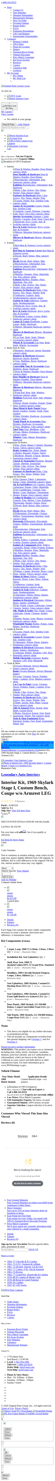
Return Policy (19, 26)
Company (11, 39)
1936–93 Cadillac (15, 1282)
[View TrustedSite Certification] (42, 1411)
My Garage (7, 111)
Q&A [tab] (34, 1136)
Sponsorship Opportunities (25, 36)
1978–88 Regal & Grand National (23, 1280)
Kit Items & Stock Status (12, 840)
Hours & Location (21, 47)
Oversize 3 (12, 1042)
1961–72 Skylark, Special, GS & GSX (25, 1266)
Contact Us (18, 10)
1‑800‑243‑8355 (8, 2)
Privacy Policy (21, 1408)
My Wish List (19, 78)
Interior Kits (33, 750)
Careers (16, 65)
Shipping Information (23, 15)
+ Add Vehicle (23, 124)
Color (3, 842)
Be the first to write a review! (27, 1183)
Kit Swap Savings (21, 60)
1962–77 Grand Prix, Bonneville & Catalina (27, 1274)
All (8, 750)
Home (4, 750)
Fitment (10, 922)
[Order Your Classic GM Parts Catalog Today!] (12, 1290)
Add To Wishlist (8, 879)
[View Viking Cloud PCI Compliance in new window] (17, 1411)
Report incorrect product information (18, 1047)
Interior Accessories (19, 750)
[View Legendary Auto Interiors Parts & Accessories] (16, 760)
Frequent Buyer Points (23, 52)
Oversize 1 (36, 1039)
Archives (17, 70)
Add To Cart (7, 877)
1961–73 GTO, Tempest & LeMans (23, 1264)
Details (10, 919)
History (16, 49)
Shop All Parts (8, 124)
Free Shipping (19, 12)
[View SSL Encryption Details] (13, 1413)
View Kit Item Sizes (21, 810)
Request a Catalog (7, 1256)
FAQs (15, 28)
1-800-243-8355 (24, 1364)
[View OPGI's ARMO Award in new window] (37, 1413)
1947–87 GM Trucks (17, 1285)
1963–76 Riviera (15, 1272)
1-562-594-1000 (21, 1362)
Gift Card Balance (21, 33)
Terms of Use (7, 1408)
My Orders (18, 75)
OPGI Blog (18, 44)
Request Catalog (20, 41)
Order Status (13, 1302)
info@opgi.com (27, 1367)
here (34, 734)
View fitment (23, 871)
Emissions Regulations (23, 31)
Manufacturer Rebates (23, 18)
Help (9, 7)
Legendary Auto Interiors (20, 774)
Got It (4, 739)
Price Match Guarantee (23, 57)
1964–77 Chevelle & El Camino (22, 1261)
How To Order (20, 20)
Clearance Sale (20, 68)
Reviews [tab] (23, 1136)
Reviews (17, 62)
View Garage (7, 114)
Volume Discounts (21, 54)
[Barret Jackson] (18, 98)
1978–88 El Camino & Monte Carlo (23, 1277)
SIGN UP (33, 1249)
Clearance (11, 1342)
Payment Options (21, 23)
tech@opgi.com (25, 1370)
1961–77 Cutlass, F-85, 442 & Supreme (25, 1269)
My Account (13, 73)
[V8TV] (14, 96)
